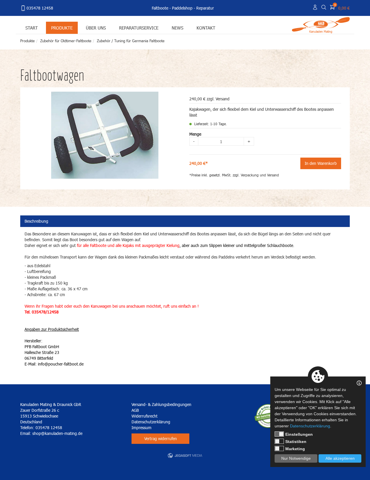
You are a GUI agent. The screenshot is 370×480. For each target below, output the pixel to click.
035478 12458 (40, 7)
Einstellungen (299, 434)
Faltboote (160, 7)
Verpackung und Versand (260, 175)
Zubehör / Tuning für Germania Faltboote (130, 40)
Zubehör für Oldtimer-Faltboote (65, 40)
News (177, 27)
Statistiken (295, 441)
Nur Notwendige (296, 458)
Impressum (141, 427)
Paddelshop (182, 7)
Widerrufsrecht (145, 415)
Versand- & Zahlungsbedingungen (161, 404)
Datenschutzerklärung (151, 421)
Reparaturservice (138, 27)
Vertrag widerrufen (160, 438)
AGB (135, 410)
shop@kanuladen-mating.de (57, 433)
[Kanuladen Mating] (321, 23)
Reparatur (205, 7)
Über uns (96, 27)
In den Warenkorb (321, 163)
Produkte (62, 27)
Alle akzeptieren (340, 458)
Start (31, 27)
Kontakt (206, 27)
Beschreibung (36, 221)
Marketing (295, 448)
